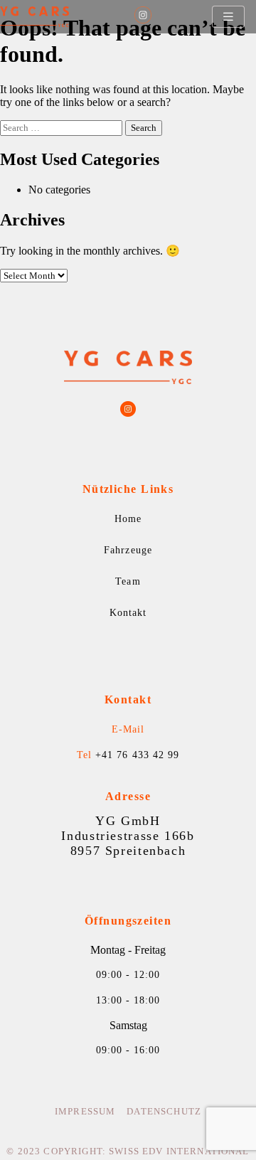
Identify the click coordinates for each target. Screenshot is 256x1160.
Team (127, 581)
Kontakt (128, 612)
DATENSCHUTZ (164, 1112)
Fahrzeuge (127, 550)
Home (128, 519)
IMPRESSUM (85, 1112)
